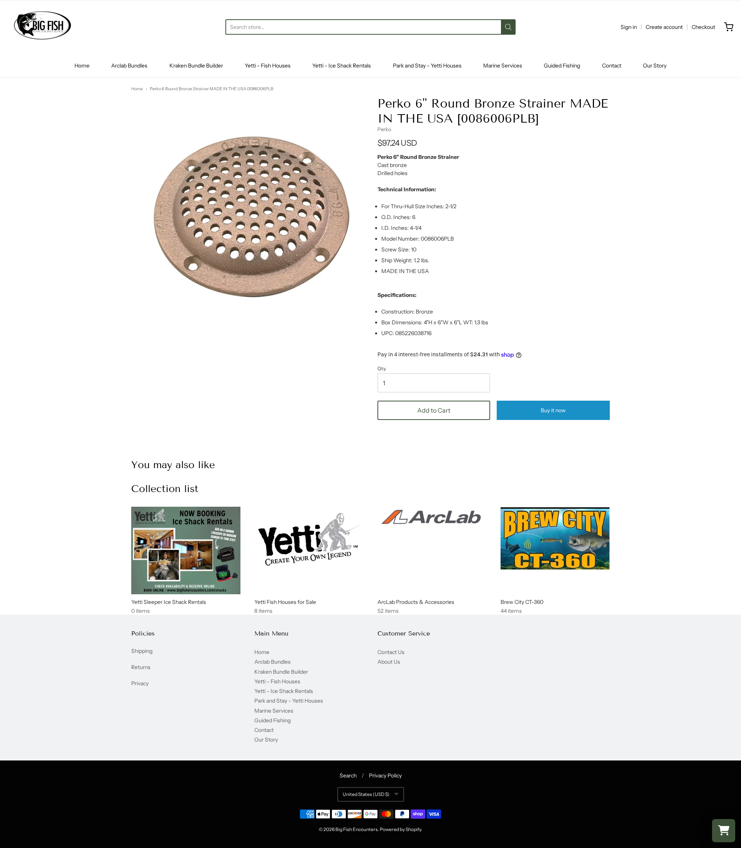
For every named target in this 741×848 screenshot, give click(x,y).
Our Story (655, 65)
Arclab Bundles (129, 65)
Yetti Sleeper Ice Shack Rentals (168, 601)
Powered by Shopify (400, 829)
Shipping (141, 650)
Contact (611, 65)
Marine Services (502, 65)
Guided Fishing (562, 65)
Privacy (140, 683)
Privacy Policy (385, 775)
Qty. (381, 368)
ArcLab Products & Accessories (415, 601)
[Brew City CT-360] (555, 538)
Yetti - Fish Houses (268, 65)
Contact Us (390, 652)
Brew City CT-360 (522, 601)
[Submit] (508, 27)
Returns (141, 667)
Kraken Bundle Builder (196, 65)
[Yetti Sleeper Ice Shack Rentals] (185, 550)
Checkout (703, 27)
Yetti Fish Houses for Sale (285, 601)
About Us (388, 661)
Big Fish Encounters (356, 829)
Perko (384, 129)
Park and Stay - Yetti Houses (427, 65)
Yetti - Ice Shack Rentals (341, 65)
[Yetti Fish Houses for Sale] (309, 539)
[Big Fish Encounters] (42, 27)
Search (348, 775)
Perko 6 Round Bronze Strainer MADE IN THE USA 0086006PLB (211, 88)
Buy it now (553, 410)
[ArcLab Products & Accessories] (432, 518)
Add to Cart (433, 410)
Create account (664, 27)
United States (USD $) (366, 794)
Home (82, 65)
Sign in (629, 27)
